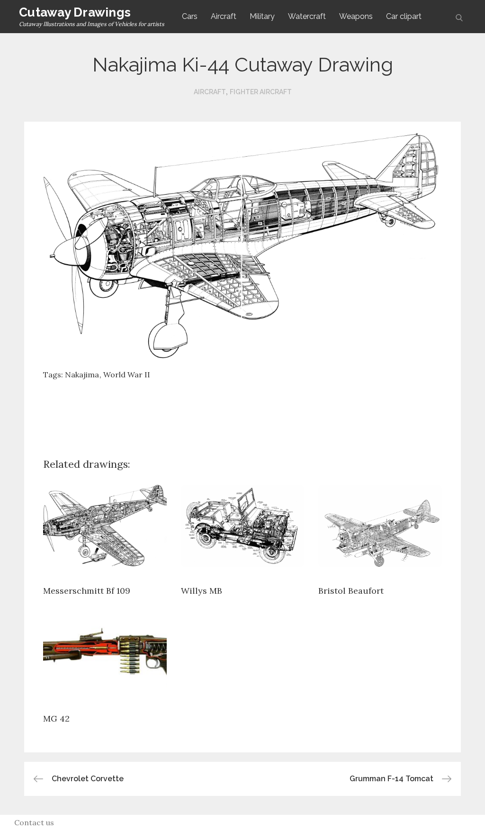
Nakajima (82, 374)
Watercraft (307, 16)
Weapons (356, 16)
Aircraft (223, 16)
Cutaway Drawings (75, 12)
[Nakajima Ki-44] (242, 245)
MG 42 (56, 718)
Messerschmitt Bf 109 (86, 590)
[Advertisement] (242, 411)
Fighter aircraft (261, 92)
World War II (126, 374)
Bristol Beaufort (351, 590)
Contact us (34, 822)
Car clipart (404, 16)
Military (262, 16)
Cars (190, 16)
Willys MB (201, 590)
